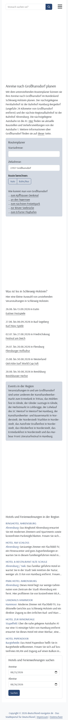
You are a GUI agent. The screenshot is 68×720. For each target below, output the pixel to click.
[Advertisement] (34, 47)
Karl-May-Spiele (15, 325)
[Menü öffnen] (60, 6)
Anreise (12, 666)
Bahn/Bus (24, 181)
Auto (12, 181)
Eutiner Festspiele (15, 313)
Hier (31, 121)
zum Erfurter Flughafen (24, 212)
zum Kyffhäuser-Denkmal (25, 195)
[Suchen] (49, 7)
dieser (41, 133)
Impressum (42, 716)
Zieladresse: (14, 161)
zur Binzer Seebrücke (22, 207)
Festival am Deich (15, 338)
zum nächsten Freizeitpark (25, 203)
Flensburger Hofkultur (18, 350)
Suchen (14, 692)
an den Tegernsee (20, 199)
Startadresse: (15, 147)
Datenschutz (56, 716)
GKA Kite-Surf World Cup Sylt (22, 363)
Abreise (12, 678)
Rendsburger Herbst (17, 375)
